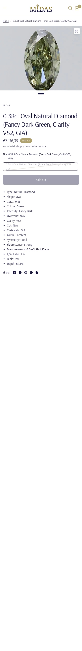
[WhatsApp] (31, 272)
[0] (76, 8)
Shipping (20, 146)
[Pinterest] (25, 272)
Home (6, 20)
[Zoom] (77, 31)
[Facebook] (14, 272)
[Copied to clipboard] (36, 272)
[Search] (70, 8)
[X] (20, 272)
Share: (6, 272)
